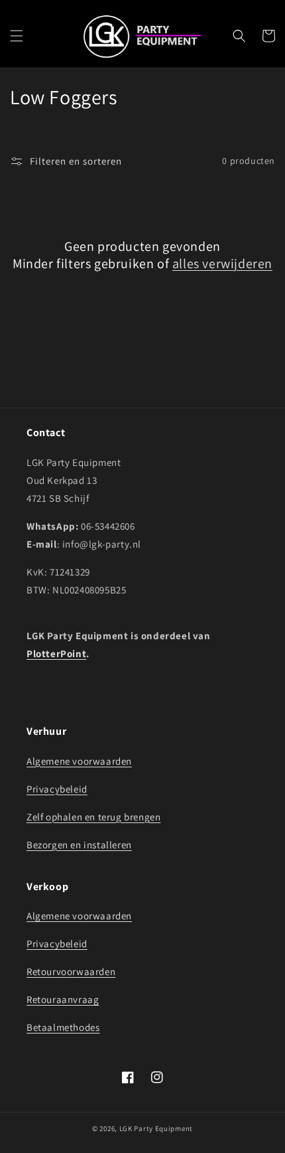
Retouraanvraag (63, 999)
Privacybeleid (57, 789)
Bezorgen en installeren (79, 844)
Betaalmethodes (63, 1027)
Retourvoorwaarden (71, 971)
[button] (16, 35)
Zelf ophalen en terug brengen (93, 816)
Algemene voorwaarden (79, 761)
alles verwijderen (222, 263)
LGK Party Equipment (156, 1128)
